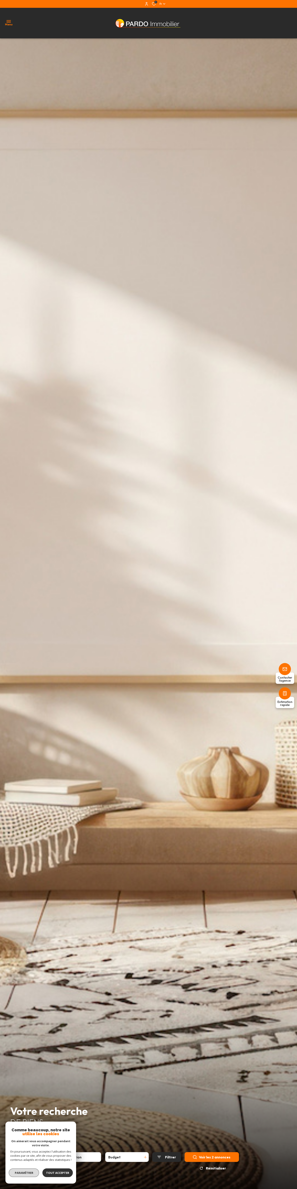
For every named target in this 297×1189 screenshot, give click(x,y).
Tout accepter (57, 1173)
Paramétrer (24, 1173)
